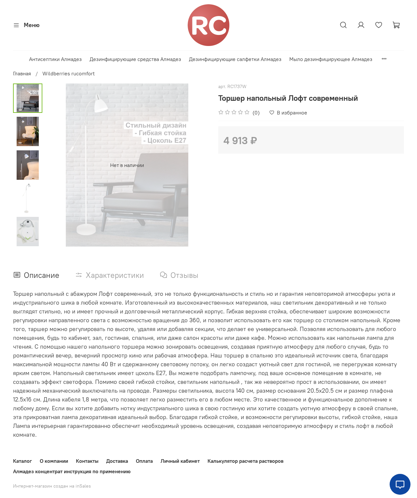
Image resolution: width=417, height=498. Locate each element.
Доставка (117, 461)
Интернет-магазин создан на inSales (52, 486)
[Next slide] (28, 238)
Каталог (22, 461)
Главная (22, 73)
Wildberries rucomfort (68, 73)
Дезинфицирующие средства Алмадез (135, 59)
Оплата (144, 461)
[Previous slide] (58, 165)
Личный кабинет (180, 461)
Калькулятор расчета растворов (245, 461)
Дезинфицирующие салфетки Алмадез (235, 59)
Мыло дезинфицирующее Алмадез (330, 59)
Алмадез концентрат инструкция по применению (72, 471)
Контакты (87, 461)
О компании (54, 461)
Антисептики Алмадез (55, 59)
